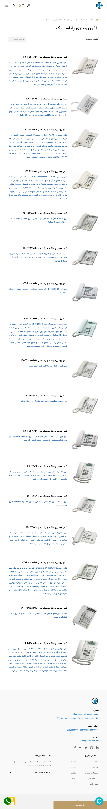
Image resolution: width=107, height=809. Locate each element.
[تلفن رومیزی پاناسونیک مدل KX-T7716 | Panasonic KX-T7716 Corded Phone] (85, 472)
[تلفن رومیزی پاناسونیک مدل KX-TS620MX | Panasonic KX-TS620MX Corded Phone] (85, 257)
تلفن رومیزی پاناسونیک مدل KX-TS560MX (45, 431)
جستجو (79, 805)
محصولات (72, 767)
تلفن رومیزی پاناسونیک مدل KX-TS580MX (45, 283)
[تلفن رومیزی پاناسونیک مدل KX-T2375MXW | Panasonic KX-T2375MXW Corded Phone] (85, 616)
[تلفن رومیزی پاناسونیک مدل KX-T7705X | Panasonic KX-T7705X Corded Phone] (85, 180)
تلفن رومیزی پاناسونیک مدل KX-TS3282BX (44, 562)
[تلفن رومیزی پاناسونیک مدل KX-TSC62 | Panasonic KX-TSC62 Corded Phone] (85, 104)
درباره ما (73, 778)
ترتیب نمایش (18, 39)
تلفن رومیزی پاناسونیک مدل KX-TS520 (46, 527)
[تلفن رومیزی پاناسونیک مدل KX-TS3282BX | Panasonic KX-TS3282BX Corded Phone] (85, 571)
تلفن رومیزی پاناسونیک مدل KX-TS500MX (45, 57)
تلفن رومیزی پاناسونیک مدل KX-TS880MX (45, 643)
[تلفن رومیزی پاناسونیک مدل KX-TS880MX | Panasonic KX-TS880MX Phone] (85, 652)
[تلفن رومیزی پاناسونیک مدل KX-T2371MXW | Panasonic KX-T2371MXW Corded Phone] (85, 369)
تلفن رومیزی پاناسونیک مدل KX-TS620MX (45, 248)
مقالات (73, 773)
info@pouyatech (88, 740)
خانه (97, 762)
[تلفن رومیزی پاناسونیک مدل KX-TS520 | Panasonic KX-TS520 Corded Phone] (85, 536)
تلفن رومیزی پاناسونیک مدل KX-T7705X (46, 171)
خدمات (73, 762)
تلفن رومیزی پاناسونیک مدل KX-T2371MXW (44, 360)
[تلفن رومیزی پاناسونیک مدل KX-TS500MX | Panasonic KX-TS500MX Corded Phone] (85, 65)
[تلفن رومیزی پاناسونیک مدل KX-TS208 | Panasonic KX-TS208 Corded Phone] (85, 503)
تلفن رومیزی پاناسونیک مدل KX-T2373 (46, 395)
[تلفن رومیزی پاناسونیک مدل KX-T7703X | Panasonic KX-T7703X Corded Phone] (85, 138)
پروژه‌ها (96, 767)
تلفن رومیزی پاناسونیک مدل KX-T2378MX (45, 213)
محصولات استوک (92, 773)
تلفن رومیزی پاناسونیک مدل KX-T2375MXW (43, 608)
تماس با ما (94, 784)
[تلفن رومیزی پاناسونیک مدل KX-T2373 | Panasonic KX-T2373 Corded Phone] (85, 404)
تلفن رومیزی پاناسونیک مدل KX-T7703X (46, 129)
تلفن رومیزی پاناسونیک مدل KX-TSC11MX (45, 318)
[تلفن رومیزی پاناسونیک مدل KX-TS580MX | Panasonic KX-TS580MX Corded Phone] (85, 292)
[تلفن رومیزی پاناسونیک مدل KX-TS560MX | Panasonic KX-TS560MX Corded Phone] (85, 440)
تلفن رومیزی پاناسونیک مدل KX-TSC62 (46, 99)
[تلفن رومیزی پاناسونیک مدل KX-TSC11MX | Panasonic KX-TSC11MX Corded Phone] (85, 327)
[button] (28, 5)
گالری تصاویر (93, 778)
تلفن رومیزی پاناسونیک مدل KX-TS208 (46, 496)
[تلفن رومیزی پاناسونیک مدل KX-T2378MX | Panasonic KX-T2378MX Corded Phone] (85, 222)
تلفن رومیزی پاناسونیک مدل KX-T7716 (47, 466)
